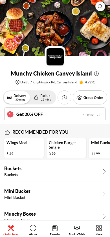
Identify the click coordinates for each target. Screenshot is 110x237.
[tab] (11, 230)
